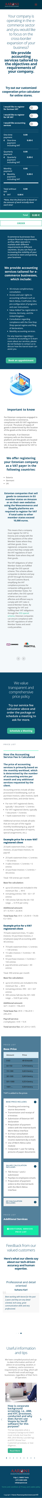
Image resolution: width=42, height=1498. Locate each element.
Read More (15, 1450)
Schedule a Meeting (21, 730)
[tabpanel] (21, 1419)
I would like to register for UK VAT (14, 116)
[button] (18, 1333)
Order (21, 223)
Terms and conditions (10, 1487)
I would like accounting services (14, 124)
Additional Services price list (21, 1230)
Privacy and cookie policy (30, 1487)
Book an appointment (21, 360)
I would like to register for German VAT (14, 108)
